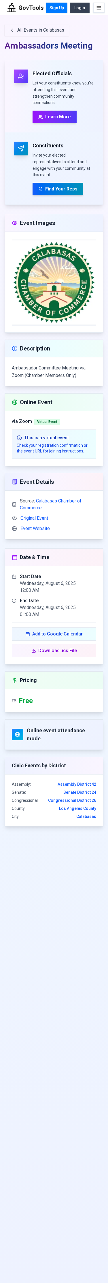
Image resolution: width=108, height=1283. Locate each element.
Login (79, 7)
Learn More (58, 117)
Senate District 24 (79, 792)
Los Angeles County (77, 808)
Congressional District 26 (72, 800)
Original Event (34, 518)
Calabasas (86, 816)
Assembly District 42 (77, 784)
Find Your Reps (61, 189)
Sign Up (57, 7)
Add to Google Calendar (57, 634)
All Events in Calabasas (40, 30)
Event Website (35, 528)
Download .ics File (57, 650)
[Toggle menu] (99, 8)
